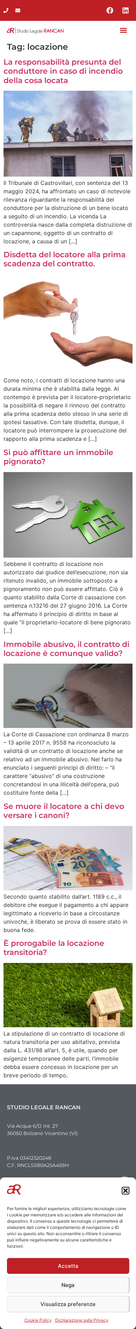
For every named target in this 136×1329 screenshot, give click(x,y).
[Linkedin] (126, 10)
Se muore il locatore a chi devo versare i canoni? (63, 811)
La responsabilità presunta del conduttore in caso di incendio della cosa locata (63, 71)
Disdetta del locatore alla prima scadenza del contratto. (64, 259)
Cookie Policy (38, 1320)
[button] (125, 1190)
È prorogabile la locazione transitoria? (53, 948)
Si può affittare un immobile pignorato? (58, 457)
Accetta (68, 1266)
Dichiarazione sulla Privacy (81, 1320)
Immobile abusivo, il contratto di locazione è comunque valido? (66, 649)
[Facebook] (110, 10)
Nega (68, 1285)
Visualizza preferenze (68, 1304)
